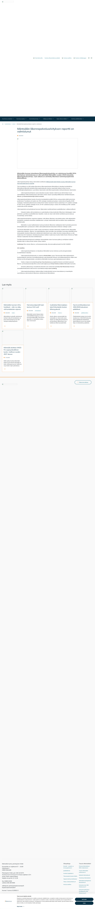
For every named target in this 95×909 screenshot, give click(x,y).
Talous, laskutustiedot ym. (69, 881)
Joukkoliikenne (66, 870)
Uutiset (13, 124)
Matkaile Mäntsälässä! (84, 875)
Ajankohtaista (8, 124)
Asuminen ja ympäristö (7, 118)
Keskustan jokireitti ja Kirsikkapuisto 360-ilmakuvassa (84, 891)
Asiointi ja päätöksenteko (76, 118)
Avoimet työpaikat (68, 873)
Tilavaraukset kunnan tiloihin (70, 876)
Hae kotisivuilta (39, 58)
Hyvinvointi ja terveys (34, 118)
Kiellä (84, 903)
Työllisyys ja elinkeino (47, 118)
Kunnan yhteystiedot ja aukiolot (52, 58)
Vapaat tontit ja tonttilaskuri (70, 879)
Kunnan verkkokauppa (80, 58)
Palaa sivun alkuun (83, 382)
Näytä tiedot (19, 906)
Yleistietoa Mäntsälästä (84, 878)
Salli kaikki (84, 899)
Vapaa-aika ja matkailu (62, 118)
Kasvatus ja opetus (21, 118)
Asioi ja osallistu (68, 58)
